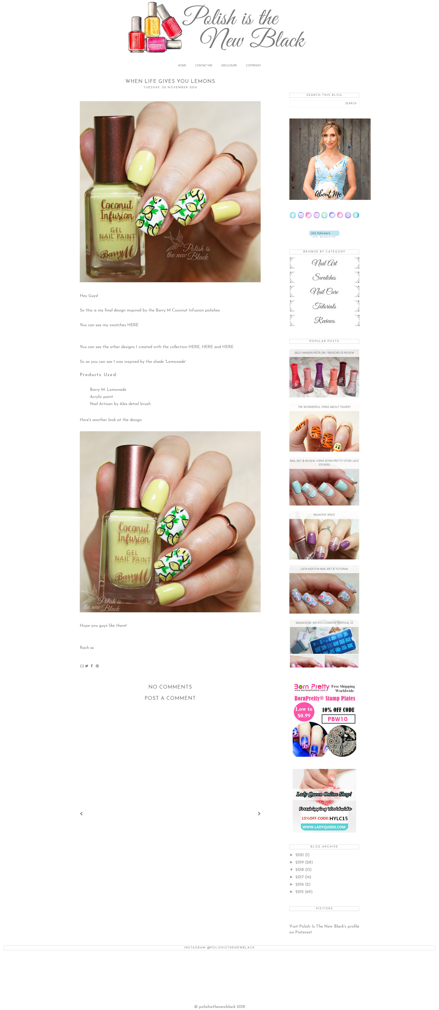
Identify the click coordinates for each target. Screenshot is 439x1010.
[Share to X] (86, 666)
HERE (132, 325)
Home (182, 65)
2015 (300, 892)
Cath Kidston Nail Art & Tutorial (324, 569)
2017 (300, 877)
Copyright (253, 65)
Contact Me (203, 65)
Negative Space (324, 514)
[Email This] (82, 666)
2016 (300, 885)
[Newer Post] (81, 814)
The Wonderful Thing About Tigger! (324, 407)
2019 (300, 862)
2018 (300, 870)
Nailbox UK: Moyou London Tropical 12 (324, 623)
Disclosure (229, 65)
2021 (300, 855)
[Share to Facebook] (91, 666)
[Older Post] (259, 814)
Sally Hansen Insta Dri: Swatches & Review (324, 352)
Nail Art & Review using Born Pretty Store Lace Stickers (324, 462)
